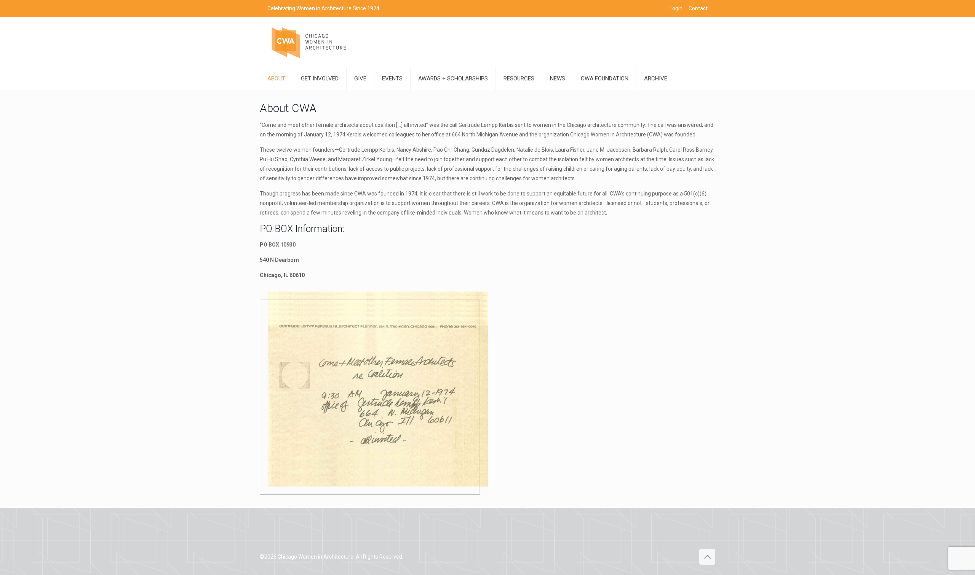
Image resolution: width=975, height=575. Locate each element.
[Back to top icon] (707, 557)
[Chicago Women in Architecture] (309, 42)
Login (676, 8)
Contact (698, 8)
